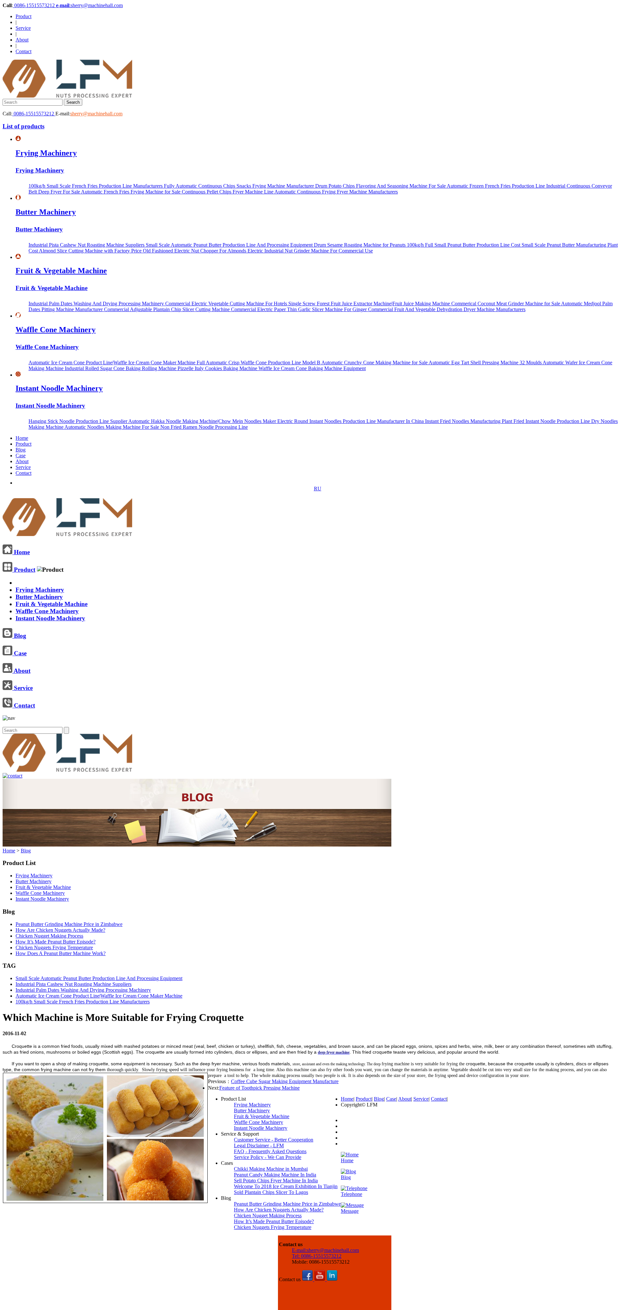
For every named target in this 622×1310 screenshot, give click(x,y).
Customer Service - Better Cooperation (273, 1139)
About (22, 39)
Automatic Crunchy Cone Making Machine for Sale (375, 362)
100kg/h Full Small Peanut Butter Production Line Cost (464, 245)
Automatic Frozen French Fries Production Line (496, 186)
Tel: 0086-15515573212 (316, 1256)
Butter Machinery (46, 212)
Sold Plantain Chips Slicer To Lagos (271, 1192)
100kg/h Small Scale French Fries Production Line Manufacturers (96, 186)
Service (23, 28)
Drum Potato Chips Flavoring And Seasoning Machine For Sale (381, 186)
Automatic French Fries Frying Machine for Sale (131, 191)
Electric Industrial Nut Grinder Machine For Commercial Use (310, 250)
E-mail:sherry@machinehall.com (325, 1250)
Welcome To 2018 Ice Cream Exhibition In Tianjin (286, 1186)
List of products (23, 126)
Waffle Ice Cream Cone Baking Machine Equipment (312, 368)
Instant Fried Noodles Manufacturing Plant (469, 421)
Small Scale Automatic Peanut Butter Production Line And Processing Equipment (230, 245)
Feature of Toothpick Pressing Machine (259, 1088)
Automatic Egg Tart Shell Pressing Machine (474, 362)
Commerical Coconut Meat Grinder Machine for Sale (506, 303)
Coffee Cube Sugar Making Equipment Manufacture (285, 1081)
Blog (21, 449)
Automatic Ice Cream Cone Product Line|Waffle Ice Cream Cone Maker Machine (113, 362)
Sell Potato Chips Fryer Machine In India (276, 1180)
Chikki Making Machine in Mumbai (271, 1169)
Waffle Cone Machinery (56, 329)
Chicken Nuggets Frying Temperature (54, 947)
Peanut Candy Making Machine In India (275, 1174)
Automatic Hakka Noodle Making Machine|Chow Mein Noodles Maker (202, 421)
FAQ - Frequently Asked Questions (270, 1151)
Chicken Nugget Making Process (49, 936)
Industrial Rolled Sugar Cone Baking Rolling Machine (121, 368)
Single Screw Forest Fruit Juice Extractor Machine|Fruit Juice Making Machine (369, 303)
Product (23, 16)
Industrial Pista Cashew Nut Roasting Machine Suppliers (87, 245)
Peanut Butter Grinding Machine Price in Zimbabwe (69, 924)
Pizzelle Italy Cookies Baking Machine (218, 368)
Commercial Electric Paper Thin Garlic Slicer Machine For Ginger (299, 309)
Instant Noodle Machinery (59, 388)
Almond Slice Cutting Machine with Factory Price (91, 250)
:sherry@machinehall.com (89, 5)
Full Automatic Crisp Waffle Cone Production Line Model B (259, 362)
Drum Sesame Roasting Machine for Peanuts (360, 245)
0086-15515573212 (34, 5)
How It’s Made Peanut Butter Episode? (56, 941)
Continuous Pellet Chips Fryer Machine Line (228, 191)
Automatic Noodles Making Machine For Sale (112, 427)
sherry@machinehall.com (96, 113)
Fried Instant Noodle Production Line (552, 421)
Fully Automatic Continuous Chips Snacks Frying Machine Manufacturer (239, 186)
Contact (23, 51)
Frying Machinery (46, 153)
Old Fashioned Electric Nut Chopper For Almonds (195, 250)
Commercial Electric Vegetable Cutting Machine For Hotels (226, 303)
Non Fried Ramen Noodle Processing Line (204, 427)
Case (21, 455)
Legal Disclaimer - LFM (259, 1145)
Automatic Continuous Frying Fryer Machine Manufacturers (336, 191)
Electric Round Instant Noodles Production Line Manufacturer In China (351, 421)
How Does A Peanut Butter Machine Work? (61, 953)
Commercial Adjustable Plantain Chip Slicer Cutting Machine (167, 309)
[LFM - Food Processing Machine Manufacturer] (67, 96)
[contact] (12, 775)
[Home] (67, 533)
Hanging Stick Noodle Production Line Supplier (78, 421)
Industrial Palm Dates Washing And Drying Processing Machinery (97, 303)
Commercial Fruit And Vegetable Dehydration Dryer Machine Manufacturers (446, 309)
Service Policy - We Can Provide (267, 1157)
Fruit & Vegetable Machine (61, 270)
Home (22, 438)
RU (317, 488)
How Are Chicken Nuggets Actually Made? (60, 930)
